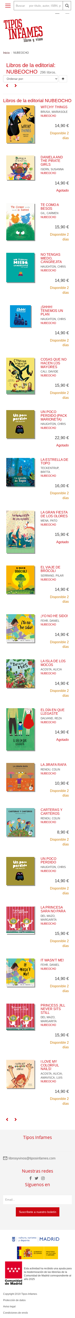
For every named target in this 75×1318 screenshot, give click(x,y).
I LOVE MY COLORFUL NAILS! (50, 1065)
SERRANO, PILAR (52, 575)
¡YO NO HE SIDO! (54, 616)
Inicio (6, 52)
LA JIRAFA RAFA (53, 764)
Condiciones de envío (15, 1312)
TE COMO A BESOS (50, 206)
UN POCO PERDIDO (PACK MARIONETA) (54, 415)
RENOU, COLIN (50, 769)
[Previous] (7, 86)
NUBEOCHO (48, 115)
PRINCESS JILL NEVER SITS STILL (53, 1009)
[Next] (15, 86)
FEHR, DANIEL (50, 620)
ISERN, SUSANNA (52, 169)
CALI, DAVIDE (49, 371)
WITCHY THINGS (54, 107)
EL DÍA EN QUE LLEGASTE (53, 712)
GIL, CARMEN (49, 213)
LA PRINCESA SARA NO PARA (53, 909)
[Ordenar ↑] (63, 78)
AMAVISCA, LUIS (51, 1077)
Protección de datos (14, 1300)
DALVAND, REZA (51, 718)
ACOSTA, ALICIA (51, 669)
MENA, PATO (49, 520)
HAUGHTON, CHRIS (53, 266)
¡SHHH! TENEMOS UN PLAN (52, 310)
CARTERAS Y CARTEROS (51, 811)
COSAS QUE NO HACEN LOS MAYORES (53, 363)
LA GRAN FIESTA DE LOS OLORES (54, 514)
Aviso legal (9, 1306)
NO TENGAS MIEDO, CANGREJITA (51, 258)
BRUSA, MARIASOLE (54, 111)
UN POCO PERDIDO (48, 860)
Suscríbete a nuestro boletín (37, 1212)
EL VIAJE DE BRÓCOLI (50, 569)
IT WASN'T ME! (52, 960)
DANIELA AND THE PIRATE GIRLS (52, 160)
